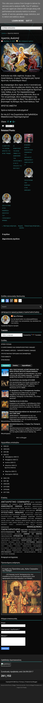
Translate (38, 335)
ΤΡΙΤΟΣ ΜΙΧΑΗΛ (6, 550)
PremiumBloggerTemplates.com (34, 685)
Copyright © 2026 (11, 682)
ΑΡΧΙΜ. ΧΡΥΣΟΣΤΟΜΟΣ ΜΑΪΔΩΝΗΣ (21, 511)
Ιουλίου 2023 (9, 462)
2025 (5, 449)
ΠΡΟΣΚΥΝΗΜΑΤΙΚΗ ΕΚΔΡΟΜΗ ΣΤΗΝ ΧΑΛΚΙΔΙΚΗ (28, 185)
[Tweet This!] (10, 122)
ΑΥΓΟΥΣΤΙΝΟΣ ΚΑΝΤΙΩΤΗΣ (33, 512)
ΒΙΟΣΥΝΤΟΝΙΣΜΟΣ (14, 514)
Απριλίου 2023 (10, 465)
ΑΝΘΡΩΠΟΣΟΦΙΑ (37, 506)
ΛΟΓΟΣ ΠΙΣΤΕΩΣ (36, 524)
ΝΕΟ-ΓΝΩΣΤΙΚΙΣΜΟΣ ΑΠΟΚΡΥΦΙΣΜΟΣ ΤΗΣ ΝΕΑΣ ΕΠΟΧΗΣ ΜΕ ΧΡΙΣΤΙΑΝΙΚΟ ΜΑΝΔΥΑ (24, 370)
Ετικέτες (15, 365)
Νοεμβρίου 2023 (10, 459)
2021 (5, 481)
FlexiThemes (9, 685)
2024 (5, 452)
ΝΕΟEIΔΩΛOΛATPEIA (35, 532)
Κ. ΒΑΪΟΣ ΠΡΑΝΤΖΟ (30, 522)
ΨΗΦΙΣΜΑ (12, 554)
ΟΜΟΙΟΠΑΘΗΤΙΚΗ (6, 536)
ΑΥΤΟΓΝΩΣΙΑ (5, 514)
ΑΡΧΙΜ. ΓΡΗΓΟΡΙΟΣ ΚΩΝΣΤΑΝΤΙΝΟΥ (24, 510)
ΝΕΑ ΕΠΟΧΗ (22, 532)
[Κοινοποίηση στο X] (11, 126)
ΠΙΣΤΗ (23, 542)
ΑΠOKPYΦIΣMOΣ (5, 508)
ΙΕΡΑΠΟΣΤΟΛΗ (26, 520)
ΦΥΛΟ (32, 550)
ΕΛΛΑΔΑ (3, 518)
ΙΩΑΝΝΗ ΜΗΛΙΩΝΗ (17, 522)
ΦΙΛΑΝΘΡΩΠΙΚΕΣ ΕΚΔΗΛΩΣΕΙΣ (21, 550)
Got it (29, 21)
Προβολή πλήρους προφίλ (9, 326)
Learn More (18, 21)
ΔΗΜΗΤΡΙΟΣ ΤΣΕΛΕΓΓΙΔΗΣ (34, 514)
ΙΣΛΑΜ (10, 522)
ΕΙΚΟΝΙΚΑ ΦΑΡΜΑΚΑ (20, 516)
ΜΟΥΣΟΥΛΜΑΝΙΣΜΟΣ (8, 532)
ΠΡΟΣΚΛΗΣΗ (27, 544)
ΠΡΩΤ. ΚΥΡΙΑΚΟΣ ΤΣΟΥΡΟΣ (11, 546)
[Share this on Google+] (14, 122)
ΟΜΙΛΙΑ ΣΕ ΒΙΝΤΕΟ (33, 534)
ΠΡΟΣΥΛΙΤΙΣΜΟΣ (37, 544)
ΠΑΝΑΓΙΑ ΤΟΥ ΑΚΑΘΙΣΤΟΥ (34, 538)
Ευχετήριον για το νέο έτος (19, 401)
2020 (5, 484)
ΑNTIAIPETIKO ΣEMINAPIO (15, 502)
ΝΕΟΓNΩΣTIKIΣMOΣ (6, 534)
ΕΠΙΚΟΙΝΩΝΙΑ (5, 360)
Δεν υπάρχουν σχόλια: (26, 41)
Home (4, 33)
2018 (5, 489)
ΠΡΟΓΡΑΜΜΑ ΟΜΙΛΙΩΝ (34, 542)
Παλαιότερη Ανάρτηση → (32, 226)
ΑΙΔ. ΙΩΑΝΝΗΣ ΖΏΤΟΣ (16, 504)
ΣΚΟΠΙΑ (25, 548)
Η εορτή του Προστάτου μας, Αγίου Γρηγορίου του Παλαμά (20, 569)
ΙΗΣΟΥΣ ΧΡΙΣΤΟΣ (37, 520)
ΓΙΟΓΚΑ (23, 514)
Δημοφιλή (6, 365)
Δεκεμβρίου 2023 (11, 457)
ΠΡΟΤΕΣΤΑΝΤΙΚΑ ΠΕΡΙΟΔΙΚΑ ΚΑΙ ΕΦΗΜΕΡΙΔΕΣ (16, 353)
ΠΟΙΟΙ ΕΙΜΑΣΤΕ (6, 356)
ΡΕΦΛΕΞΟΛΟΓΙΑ (27, 546)
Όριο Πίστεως (18, 316)
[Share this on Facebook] (8, 122)
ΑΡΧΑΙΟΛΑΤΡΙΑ (15, 508)
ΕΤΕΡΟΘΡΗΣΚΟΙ (21, 518)
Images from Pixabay (21, 687)
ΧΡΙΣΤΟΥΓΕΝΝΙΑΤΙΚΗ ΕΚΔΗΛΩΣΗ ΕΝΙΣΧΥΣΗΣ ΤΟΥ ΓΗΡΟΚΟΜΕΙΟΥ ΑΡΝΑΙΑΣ (6, 213)
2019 (5, 486)
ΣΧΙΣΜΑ (39, 548)
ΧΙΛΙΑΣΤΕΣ (38, 550)
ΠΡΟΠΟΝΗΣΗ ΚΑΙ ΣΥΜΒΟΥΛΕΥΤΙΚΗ (12, 544)
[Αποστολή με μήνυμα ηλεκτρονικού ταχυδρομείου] (7, 126)
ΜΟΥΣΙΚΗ (39, 530)
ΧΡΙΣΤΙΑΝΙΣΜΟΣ (6, 552)
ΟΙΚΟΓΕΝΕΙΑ (18, 534)
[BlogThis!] (9, 126)
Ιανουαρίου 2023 (10, 474)
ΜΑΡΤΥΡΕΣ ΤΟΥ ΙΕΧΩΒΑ (28, 530)
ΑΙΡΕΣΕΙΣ (27, 504)
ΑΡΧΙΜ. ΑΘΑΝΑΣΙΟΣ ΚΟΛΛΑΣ (28, 508)
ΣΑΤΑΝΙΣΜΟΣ (38, 546)
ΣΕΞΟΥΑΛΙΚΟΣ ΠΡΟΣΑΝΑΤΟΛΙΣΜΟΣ (11, 548)
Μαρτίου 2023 (10, 471)
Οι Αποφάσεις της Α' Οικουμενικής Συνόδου (25, 390)
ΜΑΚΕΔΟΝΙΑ (5, 527)
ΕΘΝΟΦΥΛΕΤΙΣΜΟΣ (6, 516)
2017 (5, 492)
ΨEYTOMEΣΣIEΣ (17, 552)
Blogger (23, 437)
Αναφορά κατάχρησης (9, 557)
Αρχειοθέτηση (26, 365)
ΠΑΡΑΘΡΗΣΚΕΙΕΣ (26, 540)
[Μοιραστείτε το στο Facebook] (13, 126)
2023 (5, 454)
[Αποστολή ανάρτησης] (3, 126)
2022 (5, 478)
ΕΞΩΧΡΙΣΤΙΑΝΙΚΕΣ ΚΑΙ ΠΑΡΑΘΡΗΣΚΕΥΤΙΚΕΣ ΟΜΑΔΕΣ (18, 347)
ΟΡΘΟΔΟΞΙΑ (18, 536)
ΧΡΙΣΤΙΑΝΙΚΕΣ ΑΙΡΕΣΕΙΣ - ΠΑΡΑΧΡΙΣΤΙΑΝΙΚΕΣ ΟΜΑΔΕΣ (18, 350)
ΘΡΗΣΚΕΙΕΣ (38, 518)
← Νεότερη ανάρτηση (9, 226)
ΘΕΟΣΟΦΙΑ (31, 518)
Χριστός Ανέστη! (10, 38)
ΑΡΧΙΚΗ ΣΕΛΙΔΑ (6, 344)
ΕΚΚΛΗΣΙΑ (39, 516)
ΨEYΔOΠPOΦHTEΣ (30, 552)
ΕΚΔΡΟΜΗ (31, 516)
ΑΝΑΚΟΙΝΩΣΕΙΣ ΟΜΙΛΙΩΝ (11, 506)
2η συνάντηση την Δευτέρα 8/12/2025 (22, 380)
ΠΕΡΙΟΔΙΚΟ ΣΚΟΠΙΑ (14, 542)
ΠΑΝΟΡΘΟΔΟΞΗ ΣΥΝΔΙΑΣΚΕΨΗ (10, 540)
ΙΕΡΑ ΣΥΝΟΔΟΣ (16, 520)
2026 (5, 446)
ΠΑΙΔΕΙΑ (24, 538)
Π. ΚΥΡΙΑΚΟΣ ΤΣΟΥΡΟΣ (31, 536)
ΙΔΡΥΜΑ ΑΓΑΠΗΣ (6, 520)
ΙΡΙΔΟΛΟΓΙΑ (4, 522)
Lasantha (23, 685)
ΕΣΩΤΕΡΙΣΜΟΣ (11, 518)
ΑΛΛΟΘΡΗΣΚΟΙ (37, 504)
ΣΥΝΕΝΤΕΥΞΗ (32, 548)
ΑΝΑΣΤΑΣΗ (27, 506)
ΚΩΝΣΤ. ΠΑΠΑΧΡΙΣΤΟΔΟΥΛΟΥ (18, 524)
